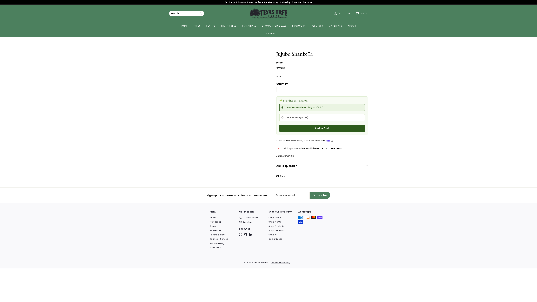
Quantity (282, 84)
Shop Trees (274, 217)
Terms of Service (219, 238)
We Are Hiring (217, 243)
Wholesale (215, 230)
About (352, 25)
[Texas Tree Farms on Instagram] (240, 234)
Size (278, 76)
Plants (211, 25)
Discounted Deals (274, 25)
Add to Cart (322, 128)
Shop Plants (274, 221)
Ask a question (286, 166)
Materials (335, 25)
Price (279, 62)
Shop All (272, 234)
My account (216, 247)
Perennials (249, 25)
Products (299, 25)
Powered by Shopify (280, 262)
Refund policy (217, 234)
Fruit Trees (229, 25)
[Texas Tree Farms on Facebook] (245, 234)
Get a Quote (268, 33)
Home (184, 25)
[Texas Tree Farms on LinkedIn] (250, 234)
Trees (197, 25)
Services (317, 25)
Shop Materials (276, 230)
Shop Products (276, 226)
